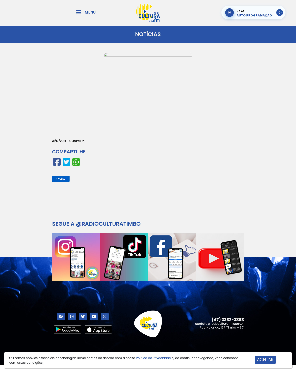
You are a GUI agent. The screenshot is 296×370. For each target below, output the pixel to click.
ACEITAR (265, 359)
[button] (61, 179)
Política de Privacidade (153, 358)
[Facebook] (61, 316)
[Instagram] (72, 316)
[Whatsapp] (105, 316)
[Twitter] (83, 316)
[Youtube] (94, 316)
